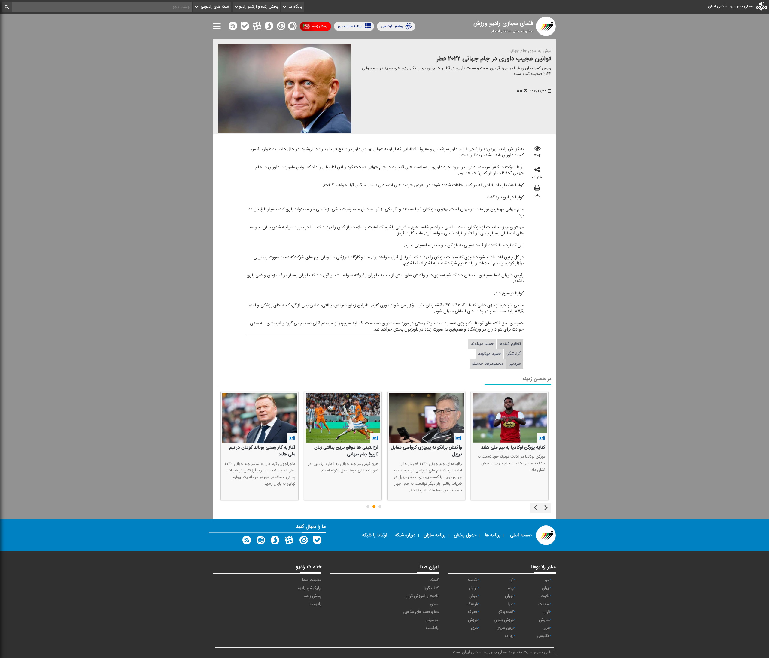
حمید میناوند (482, 344)
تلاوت (545, 596)
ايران (546, 588)
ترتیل (473, 588)
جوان (473, 596)
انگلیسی (543, 636)
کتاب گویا (431, 588)
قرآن (546, 612)
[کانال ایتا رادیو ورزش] (303, 541)
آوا (512, 580)
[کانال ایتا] (280, 27)
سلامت (544, 604)
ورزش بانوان (504, 620)
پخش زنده (319, 26)
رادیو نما (315, 604)
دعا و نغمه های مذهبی (421, 612)
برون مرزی (505, 628)
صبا (511, 604)
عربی (546, 628)
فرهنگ (472, 604)
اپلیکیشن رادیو (309, 588)
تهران (509, 596)
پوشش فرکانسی (392, 26)
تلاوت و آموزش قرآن (422, 596)
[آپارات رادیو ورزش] (289, 541)
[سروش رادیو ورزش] (275, 541)
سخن (434, 604)
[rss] (232, 27)
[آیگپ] (292, 27)
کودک (434, 580)
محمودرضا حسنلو (487, 363)
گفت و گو (506, 612)
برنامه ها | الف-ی (350, 26)
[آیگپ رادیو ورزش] (261, 541)
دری (474, 628)
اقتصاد (473, 580)
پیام (511, 588)
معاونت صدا (311, 580)
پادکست (432, 628)
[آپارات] (257, 27)
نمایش (544, 620)
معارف (473, 612)
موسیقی (432, 620)
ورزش (473, 620)
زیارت (509, 636)
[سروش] (269, 27)
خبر (547, 580)
